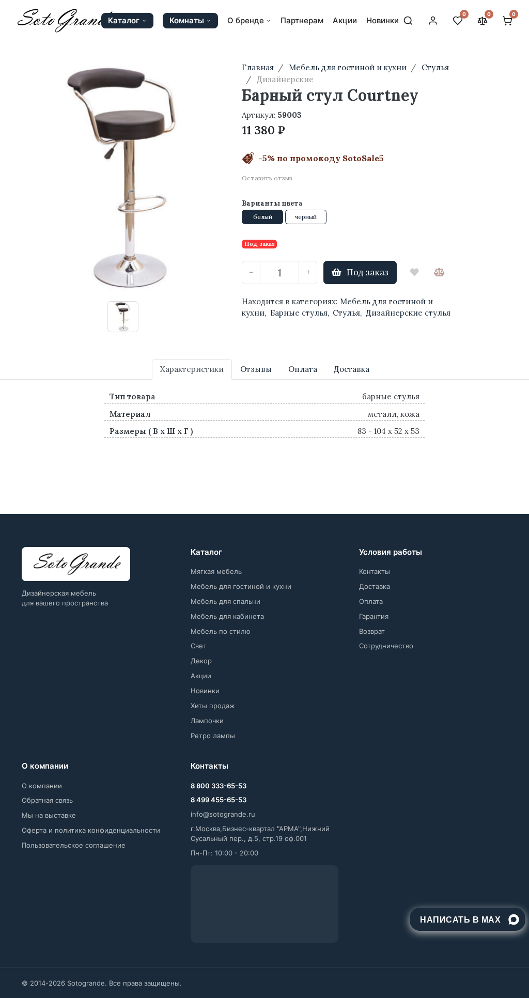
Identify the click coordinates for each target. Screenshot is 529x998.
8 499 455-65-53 (218, 800)
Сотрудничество (386, 646)
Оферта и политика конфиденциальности (91, 830)
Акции (345, 20)
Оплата (371, 601)
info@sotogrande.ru (223, 814)
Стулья (346, 313)
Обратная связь (47, 800)
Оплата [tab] (302, 369)
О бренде (245, 20)
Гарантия (373, 616)
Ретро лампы (213, 735)
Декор (201, 661)
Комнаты (186, 20)
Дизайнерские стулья (408, 313)
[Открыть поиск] (408, 20)
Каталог (123, 20)
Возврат (372, 631)
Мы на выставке (49, 815)
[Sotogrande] (76, 564)
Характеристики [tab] (192, 369)
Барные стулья (299, 313)
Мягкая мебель (216, 571)
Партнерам (302, 20)
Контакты (374, 571)
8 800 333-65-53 (218, 786)
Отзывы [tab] (256, 369)
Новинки (382, 20)
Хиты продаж (213, 705)
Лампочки (207, 720)
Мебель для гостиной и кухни (241, 586)
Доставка (374, 586)
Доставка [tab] (351, 369)
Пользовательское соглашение (74, 845)
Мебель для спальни (225, 601)
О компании (42, 786)
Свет (199, 646)
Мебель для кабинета (227, 616)
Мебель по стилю (221, 631)
